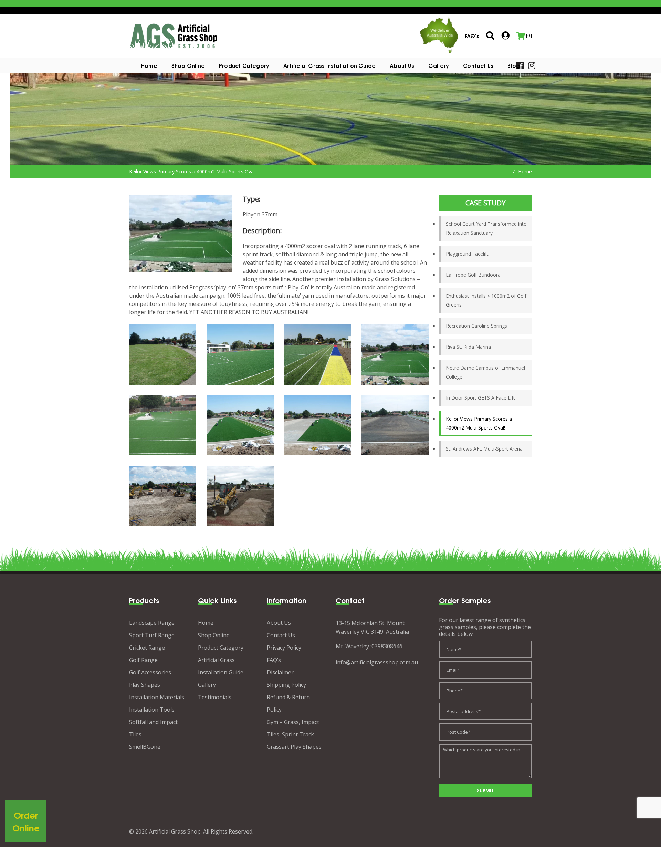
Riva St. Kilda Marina (468, 346)
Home (149, 65)
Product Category (220, 647)
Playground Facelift (467, 253)
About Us (402, 65)
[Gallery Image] (162, 354)
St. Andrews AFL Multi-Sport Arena (484, 448)
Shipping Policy (286, 685)
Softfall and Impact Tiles (153, 728)
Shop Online (188, 65)
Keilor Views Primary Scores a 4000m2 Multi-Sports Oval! (479, 423)
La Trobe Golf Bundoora (473, 274)
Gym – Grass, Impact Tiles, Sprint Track (293, 728)
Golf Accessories (150, 672)
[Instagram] (531, 64)
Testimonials (214, 697)
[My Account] (505, 35)
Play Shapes (144, 685)
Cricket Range (147, 647)
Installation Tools (152, 709)
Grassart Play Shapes (294, 747)
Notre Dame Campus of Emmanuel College (485, 372)
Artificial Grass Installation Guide (329, 65)
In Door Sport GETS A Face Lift (480, 397)
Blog (513, 65)
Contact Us (478, 65)
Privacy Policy (284, 647)
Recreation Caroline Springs (476, 325)
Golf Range (143, 660)
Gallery (438, 65)
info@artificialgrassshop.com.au (377, 662)
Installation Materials (156, 697)
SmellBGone (144, 747)
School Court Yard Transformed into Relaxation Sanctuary (486, 228)
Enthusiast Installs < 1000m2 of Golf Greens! (486, 300)
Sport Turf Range (152, 635)
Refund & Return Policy (288, 703)
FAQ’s (274, 660)
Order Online (26, 821)
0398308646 (386, 646)
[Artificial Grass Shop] (173, 35)
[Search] (490, 36)
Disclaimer (280, 672)
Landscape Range (152, 623)
